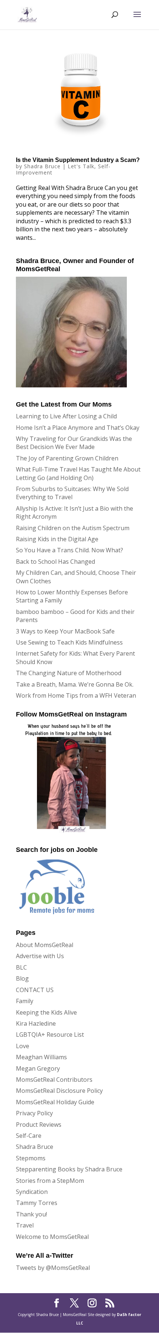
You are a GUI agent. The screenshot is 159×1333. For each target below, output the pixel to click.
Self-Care (28, 1136)
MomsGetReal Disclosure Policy (59, 1091)
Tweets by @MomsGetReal (53, 1268)
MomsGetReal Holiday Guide (55, 1102)
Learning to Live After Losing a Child (66, 416)
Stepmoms (30, 1158)
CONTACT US (35, 990)
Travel (25, 1225)
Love (22, 1046)
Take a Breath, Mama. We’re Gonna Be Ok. (74, 684)
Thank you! (31, 1214)
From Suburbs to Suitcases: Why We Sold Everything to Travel (72, 493)
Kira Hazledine (36, 1023)
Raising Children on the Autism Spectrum (72, 528)
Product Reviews (38, 1124)
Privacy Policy (34, 1113)
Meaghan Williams (41, 1057)
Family (24, 1001)
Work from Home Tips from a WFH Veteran (76, 695)
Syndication (32, 1192)
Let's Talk (81, 166)
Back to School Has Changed (55, 561)
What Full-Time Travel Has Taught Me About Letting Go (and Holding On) (78, 473)
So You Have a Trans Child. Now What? (69, 550)
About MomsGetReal (44, 945)
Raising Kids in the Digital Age (57, 539)
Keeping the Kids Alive (46, 1012)
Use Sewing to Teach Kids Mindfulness (69, 642)
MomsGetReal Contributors (54, 1079)
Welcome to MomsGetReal (52, 1237)
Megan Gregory (38, 1068)
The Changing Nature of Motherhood (68, 673)
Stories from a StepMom (50, 1181)
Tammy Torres (36, 1203)
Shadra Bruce (42, 166)
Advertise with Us (40, 956)
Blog (22, 978)
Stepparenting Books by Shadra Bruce (69, 1169)
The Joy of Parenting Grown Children (67, 458)
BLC (21, 967)
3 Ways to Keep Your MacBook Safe (65, 631)
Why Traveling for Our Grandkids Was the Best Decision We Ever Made (74, 443)
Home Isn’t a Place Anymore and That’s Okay (77, 428)
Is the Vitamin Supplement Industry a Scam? (78, 160)
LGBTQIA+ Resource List (50, 1034)
